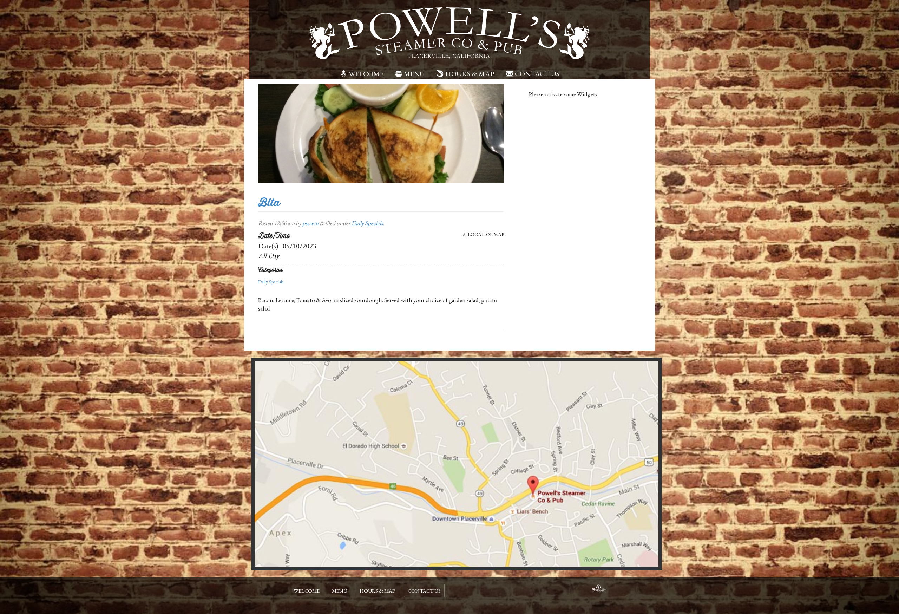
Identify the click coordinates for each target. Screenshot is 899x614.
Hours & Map (469, 73)
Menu (414, 73)
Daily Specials (367, 223)
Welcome (366, 73)
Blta (269, 202)
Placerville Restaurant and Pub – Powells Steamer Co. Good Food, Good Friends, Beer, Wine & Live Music (449, 33)
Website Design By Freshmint (599, 589)
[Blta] (381, 133)
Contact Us (537, 73)
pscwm (310, 223)
